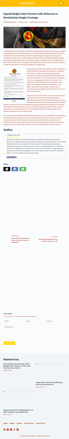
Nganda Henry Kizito (13, 137)
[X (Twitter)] (6, 169)
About (5, 423)
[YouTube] (18, 430)
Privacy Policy (29, 423)
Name (7, 321)
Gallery (12, 423)
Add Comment (9, 327)
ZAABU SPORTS (27, 3)
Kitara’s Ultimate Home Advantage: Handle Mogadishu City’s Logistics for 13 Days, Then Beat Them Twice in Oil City (16, 366)
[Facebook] (14, 169)
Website (49, 321)
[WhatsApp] (22, 169)
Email (28, 321)
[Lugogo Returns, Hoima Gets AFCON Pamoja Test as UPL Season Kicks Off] (51, 371)
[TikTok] (14, 430)
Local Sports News (43, 22)
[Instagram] (11, 430)
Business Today (34, 22)
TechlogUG (46, 436)
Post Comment (9, 343)
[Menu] (61, 3)
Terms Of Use (40, 423)
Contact (19, 423)
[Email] (16, 157)
